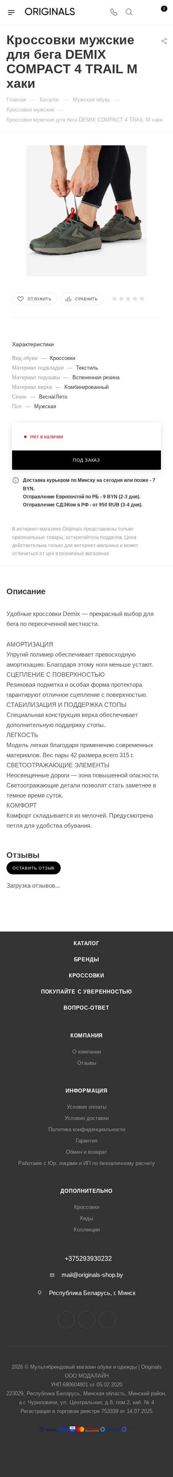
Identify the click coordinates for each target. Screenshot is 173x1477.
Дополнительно (86, 1191)
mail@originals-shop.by (92, 1274)
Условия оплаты (86, 1107)
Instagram (66, 1319)
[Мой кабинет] (144, 12)
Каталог (86, 943)
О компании (86, 1052)
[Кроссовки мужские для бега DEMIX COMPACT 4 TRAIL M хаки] (86, 205)
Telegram (86, 1319)
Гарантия (86, 1141)
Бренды (86, 959)
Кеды (86, 1218)
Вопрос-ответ (86, 1008)
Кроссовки (86, 976)
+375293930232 (88, 1259)
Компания (86, 1036)
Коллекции (87, 1230)
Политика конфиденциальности (86, 1129)
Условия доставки (87, 1118)
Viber (107, 1319)
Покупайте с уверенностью (86, 992)
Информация (86, 1091)
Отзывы (86, 1063)
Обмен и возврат (86, 1152)
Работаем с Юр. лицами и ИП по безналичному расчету (86, 1163)
